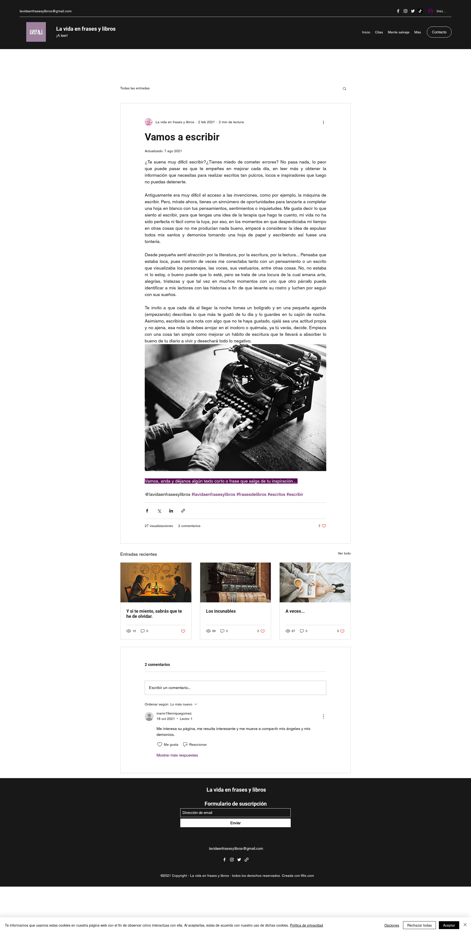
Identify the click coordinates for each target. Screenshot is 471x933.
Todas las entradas (135, 88)
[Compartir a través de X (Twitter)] (159, 510)
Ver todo (344, 553)
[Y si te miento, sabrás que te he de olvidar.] (155, 582)
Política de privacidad (306, 925)
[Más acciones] (323, 122)
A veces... (295, 611)
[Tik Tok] (420, 11)
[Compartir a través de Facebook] (147, 510)
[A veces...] (315, 582)
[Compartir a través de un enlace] (183, 510)
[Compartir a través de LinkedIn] (171, 510)
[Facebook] (398, 11)
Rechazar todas (419, 925)
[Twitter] (412, 11)
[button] (344, 88)
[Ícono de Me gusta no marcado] (160, 744)
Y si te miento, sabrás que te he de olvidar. (154, 613)
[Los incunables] (235, 582)
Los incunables (221, 611)
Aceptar (449, 925)
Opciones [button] (391, 925)
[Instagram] (405, 11)
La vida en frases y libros (86, 29)
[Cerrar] (465, 925)
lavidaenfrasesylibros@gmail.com (46, 11)
